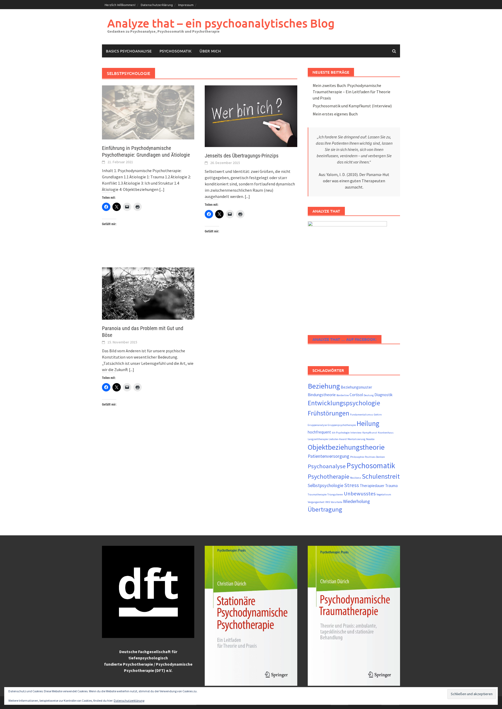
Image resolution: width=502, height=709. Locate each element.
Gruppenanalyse (317, 425)
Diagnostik (383, 394)
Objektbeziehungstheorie (346, 447)
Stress (351, 485)
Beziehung (324, 386)
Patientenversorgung (328, 456)
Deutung (369, 395)
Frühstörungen (328, 413)
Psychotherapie (328, 476)
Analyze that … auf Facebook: (344, 339)
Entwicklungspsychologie (344, 403)
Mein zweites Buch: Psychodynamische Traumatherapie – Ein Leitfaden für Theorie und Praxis (351, 92)
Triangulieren (335, 494)
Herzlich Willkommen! (120, 5)
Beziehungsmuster (356, 387)
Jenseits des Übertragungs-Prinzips (241, 156)
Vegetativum (383, 494)
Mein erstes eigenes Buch (335, 113)
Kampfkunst (369, 432)
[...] (161, 189)
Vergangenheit (316, 502)
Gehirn (378, 414)
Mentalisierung (356, 439)
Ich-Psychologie (341, 432)
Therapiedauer (372, 485)
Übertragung (325, 509)
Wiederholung (356, 501)
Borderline (342, 395)
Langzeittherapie (318, 439)
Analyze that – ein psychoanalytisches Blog (221, 23)
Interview (356, 432)
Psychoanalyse (327, 466)
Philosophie (357, 457)
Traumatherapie (317, 494)
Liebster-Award (338, 439)
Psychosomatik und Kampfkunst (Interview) (352, 105)
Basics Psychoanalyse (129, 51)
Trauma (391, 485)
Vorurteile (336, 502)
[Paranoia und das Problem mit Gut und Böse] (148, 293)
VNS (327, 502)
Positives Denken (375, 457)
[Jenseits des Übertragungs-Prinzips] (251, 115)
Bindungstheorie (322, 394)
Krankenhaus (385, 432)
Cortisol (356, 394)
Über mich (210, 51)
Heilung (368, 423)
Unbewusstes (360, 493)
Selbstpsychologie (325, 485)
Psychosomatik (175, 51)
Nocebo (370, 439)
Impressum (185, 5)
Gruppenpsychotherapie (342, 425)
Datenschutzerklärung (157, 5)
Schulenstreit (381, 476)
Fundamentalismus (361, 414)
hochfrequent (319, 432)
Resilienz (355, 477)
